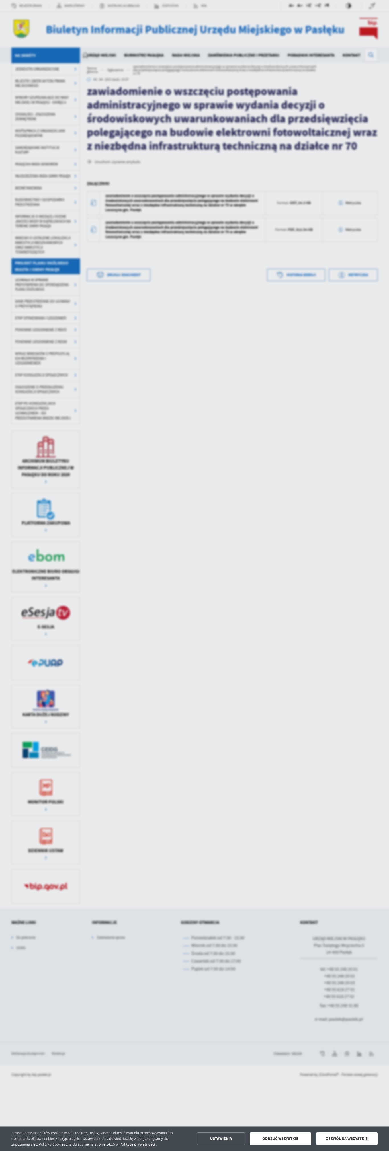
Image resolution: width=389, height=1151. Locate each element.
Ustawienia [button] (221, 1138)
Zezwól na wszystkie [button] (347, 1138)
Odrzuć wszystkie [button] (280, 1138)
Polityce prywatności (137, 1144)
